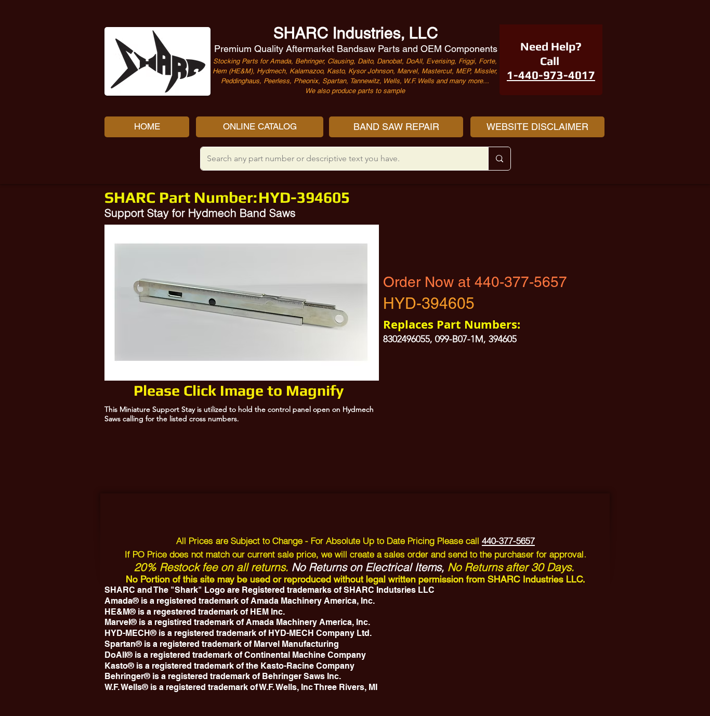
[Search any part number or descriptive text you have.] (499, 158)
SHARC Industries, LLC (355, 33)
